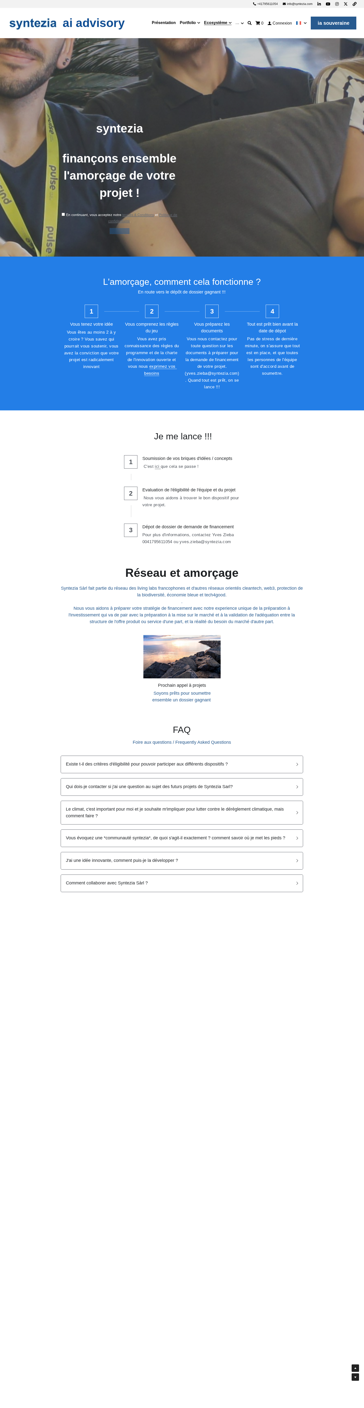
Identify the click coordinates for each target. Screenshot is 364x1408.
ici (158, 466)
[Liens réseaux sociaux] (319, 4)
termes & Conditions (138, 215)
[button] (182, 764)
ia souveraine (333, 23)
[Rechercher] (250, 23)
